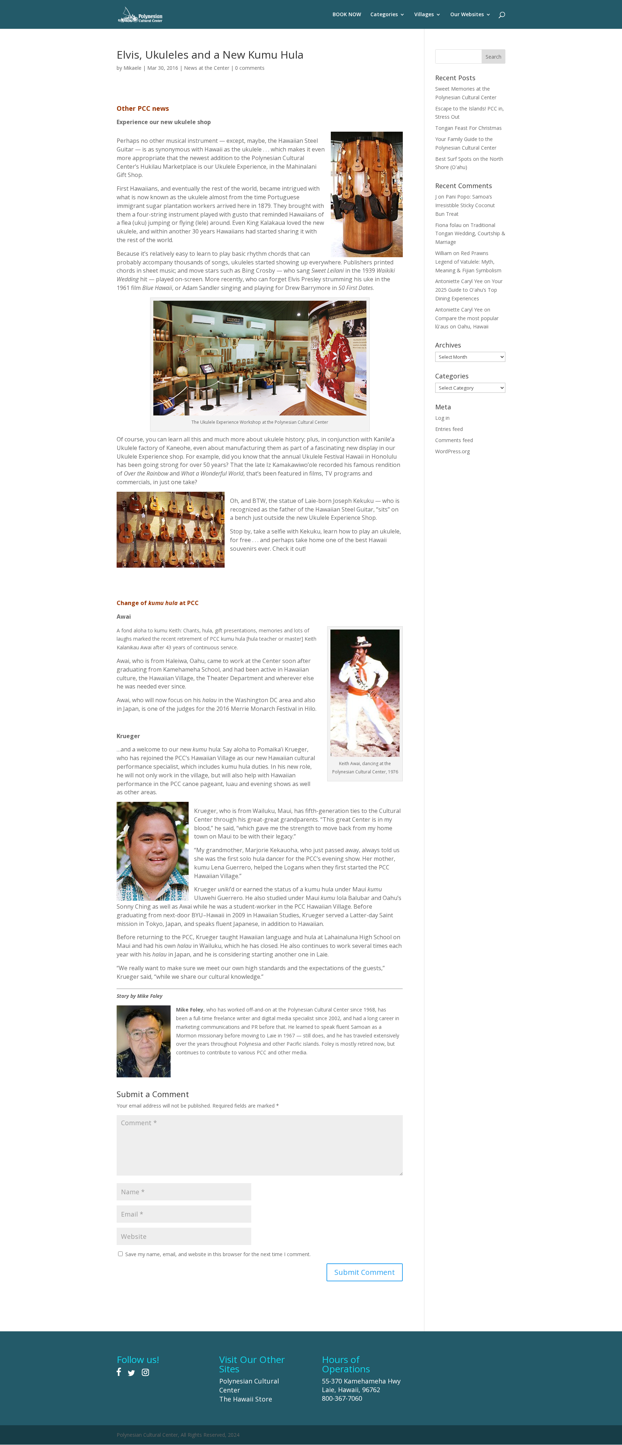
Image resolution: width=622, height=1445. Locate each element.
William (443, 253)
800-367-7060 (342, 1398)
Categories (384, 15)
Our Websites (467, 15)
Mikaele (132, 67)
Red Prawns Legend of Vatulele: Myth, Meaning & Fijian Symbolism (468, 262)
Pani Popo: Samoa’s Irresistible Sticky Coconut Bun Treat (465, 205)
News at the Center (206, 67)
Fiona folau (448, 225)
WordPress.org (452, 451)
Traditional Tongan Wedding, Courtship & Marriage (470, 234)
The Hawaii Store (245, 1399)
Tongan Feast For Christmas (468, 127)
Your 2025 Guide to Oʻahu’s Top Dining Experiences (468, 290)
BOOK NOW (347, 15)
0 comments (250, 67)
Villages (424, 15)
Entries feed (449, 429)
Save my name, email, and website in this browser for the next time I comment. (218, 1254)
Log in (442, 417)
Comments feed (454, 440)
